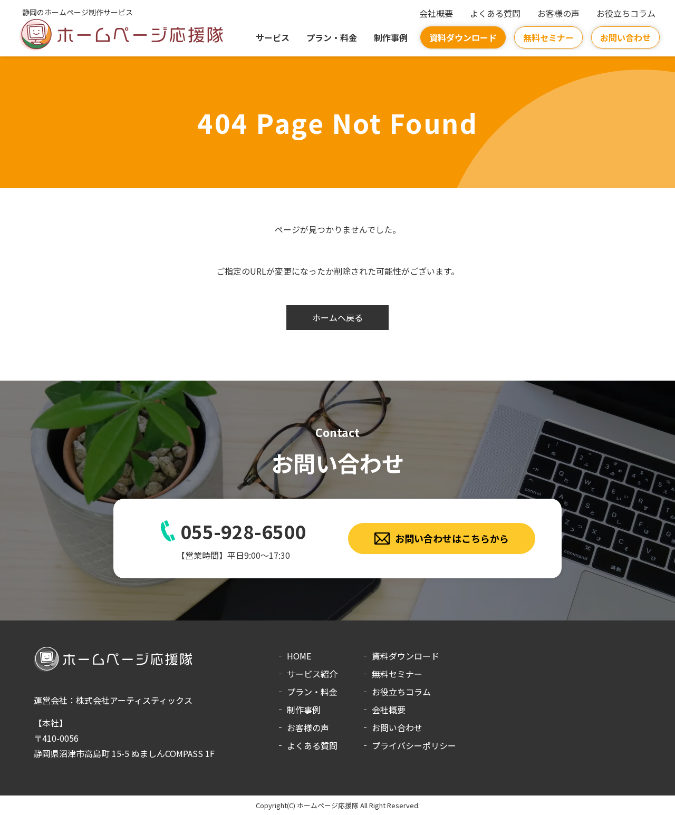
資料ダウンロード (463, 37)
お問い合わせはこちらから (452, 538)
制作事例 (391, 37)
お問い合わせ (625, 37)
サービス (273, 37)
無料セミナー (548, 37)
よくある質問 (495, 13)
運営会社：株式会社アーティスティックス (113, 700)
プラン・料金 (331, 37)
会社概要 (436, 13)
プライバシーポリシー (414, 745)
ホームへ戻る (337, 317)
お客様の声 (558, 13)
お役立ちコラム (625, 13)
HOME (299, 655)
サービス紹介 (312, 673)
